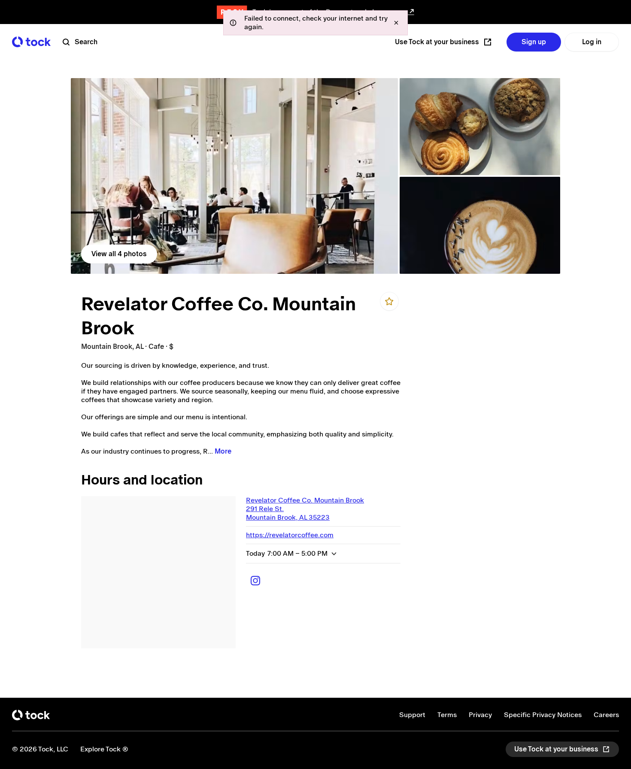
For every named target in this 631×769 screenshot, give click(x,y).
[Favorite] (389, 301)
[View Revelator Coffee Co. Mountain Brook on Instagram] (255, 580)
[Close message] (396, 23)
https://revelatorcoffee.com (290, 535)
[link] (234, 176)
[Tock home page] (31, 41)
